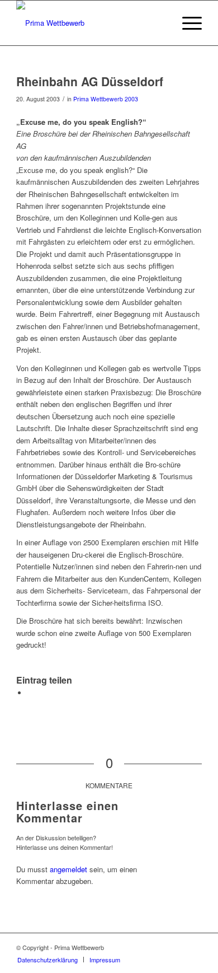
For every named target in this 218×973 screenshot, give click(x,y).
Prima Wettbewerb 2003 (105, 99)
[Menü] (186, 23)
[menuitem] (47, 959)
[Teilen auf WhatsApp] (30, 692)
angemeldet (68, 869)
